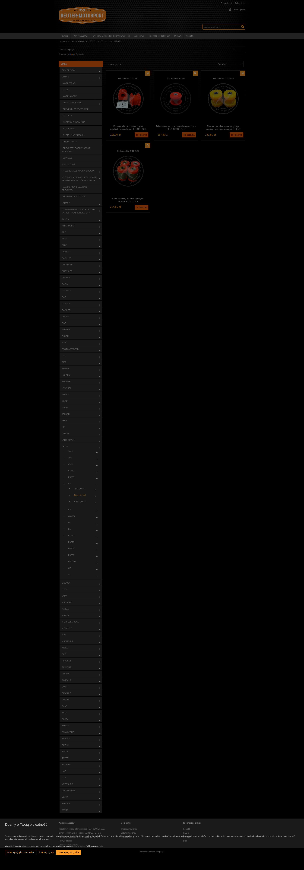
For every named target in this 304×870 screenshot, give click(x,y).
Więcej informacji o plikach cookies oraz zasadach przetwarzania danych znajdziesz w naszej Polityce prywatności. (54, 846)
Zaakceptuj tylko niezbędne (20, 852)
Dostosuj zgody (46, 852)
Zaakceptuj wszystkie (68, 852)
